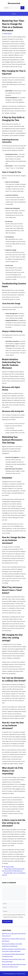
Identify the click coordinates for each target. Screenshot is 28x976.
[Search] (22, 7)
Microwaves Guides (9, 866)
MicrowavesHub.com (11, 973)
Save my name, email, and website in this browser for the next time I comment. (14, 916)
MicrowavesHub (14, 3)
